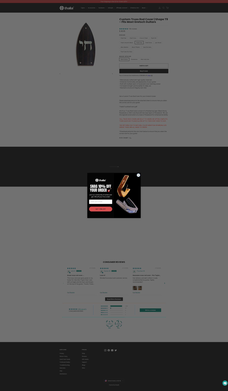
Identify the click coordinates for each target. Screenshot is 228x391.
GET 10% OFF (101, 209)
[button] (225, 383)
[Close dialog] (138, 175)
